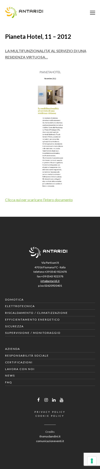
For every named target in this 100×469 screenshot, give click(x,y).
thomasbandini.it (50, 436)
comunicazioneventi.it (50, 441)
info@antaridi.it (50, 281)
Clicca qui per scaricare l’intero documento (39, 199)
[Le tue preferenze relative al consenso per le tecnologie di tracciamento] (91, 460)
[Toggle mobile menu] (92, 12)
